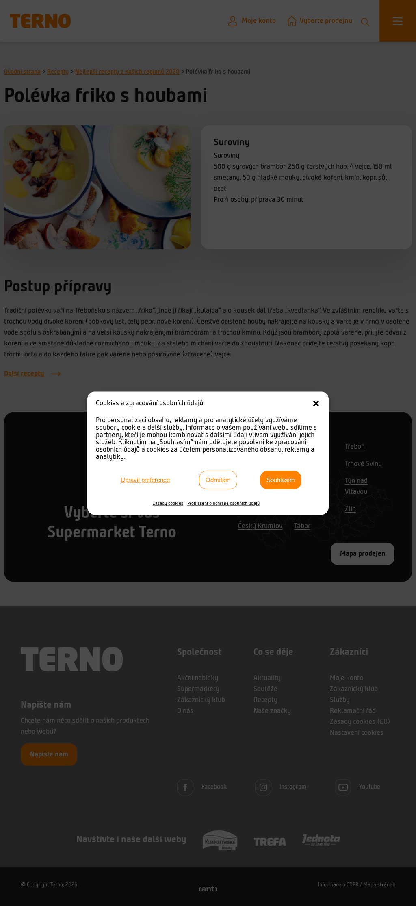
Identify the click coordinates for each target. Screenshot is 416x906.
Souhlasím (280, 479)
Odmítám (218, 479)
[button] (316, 403)
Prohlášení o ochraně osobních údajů (223, 503)
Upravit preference (145, 479)
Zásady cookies (168, 503)
